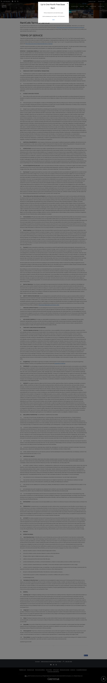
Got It (53, 19)
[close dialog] (67, 3)
